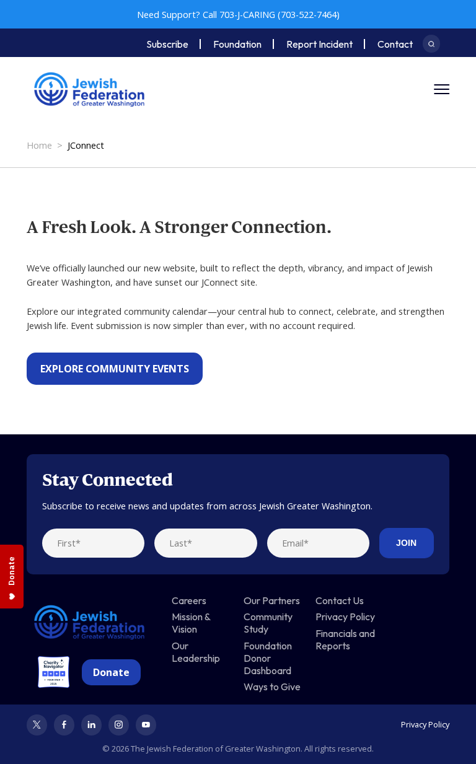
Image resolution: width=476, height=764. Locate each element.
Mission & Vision (191, 622)
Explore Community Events (114, 368)
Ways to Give (272, 686)
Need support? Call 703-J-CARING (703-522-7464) (238, 14)
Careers (189, 600)
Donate (111, 672)
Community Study (268, 622)
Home (39, 145)
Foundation (237, 44)
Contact (395, 44)
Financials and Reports (345, 639)
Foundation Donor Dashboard (268, 658)
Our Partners (272, 600)
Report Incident (319, 44)
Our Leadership (196, 651)
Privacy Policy (345, 616)
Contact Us (339, 600)
